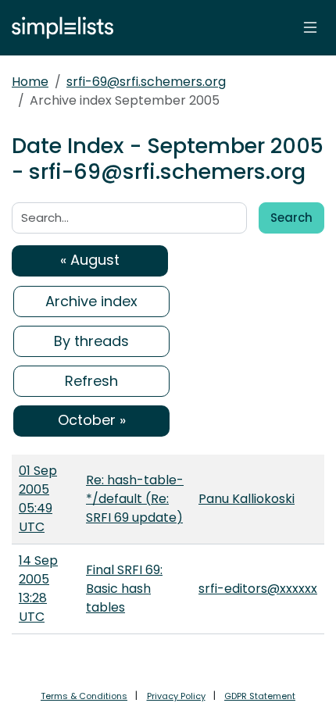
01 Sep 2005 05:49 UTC (38, 499)
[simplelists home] (58, 28)
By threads (91, 341)
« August (90, 259)
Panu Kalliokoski (246, 499)
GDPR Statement (259, 696)
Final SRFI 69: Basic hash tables (124, 588)
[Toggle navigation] (310, 27)
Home (30, 82)
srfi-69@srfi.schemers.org (146, 82)
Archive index (91, 301)
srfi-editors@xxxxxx (257, 589)
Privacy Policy (176, 696)
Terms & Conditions (84, 696)
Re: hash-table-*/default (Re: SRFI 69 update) (135, 498)
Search (291, 217)
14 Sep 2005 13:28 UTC (38, 588)
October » (92, 420)
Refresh (91, 381)
